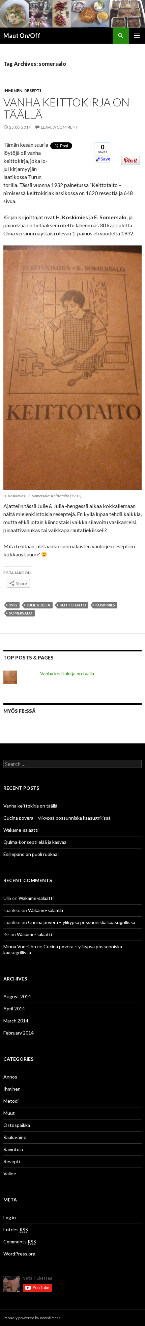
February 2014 (18, 1033)
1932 (13, 605)
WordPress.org (19, 1253)
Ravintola (13, 1149)
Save (105, 159)
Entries (15, 1229)
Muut (9, 1113)
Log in (9, 1217)
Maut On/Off (21, 35)
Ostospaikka (16, 1125)
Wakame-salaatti (20, 830)
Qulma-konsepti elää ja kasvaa (34, 842)
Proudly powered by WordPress (32, 1317)
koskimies (105, 605)
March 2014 (15, 1020)
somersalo (20, 613)
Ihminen (13, 90)
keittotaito (73, 605)
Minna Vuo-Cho (19, 946)
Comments (19, 1241)
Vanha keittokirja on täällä (66, 108)
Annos (10, 1077)
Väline (9, 1173)
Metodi (11, 1101)
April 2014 (14, 1008)
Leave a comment (59, 127)
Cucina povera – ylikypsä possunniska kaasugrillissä (57, 818)
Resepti (32, 90)
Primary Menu (137, 36)
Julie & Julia (38, 605)
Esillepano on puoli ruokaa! (31, 854)
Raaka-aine (14, 1137)
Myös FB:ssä (19, 711)
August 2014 (17, 996)
